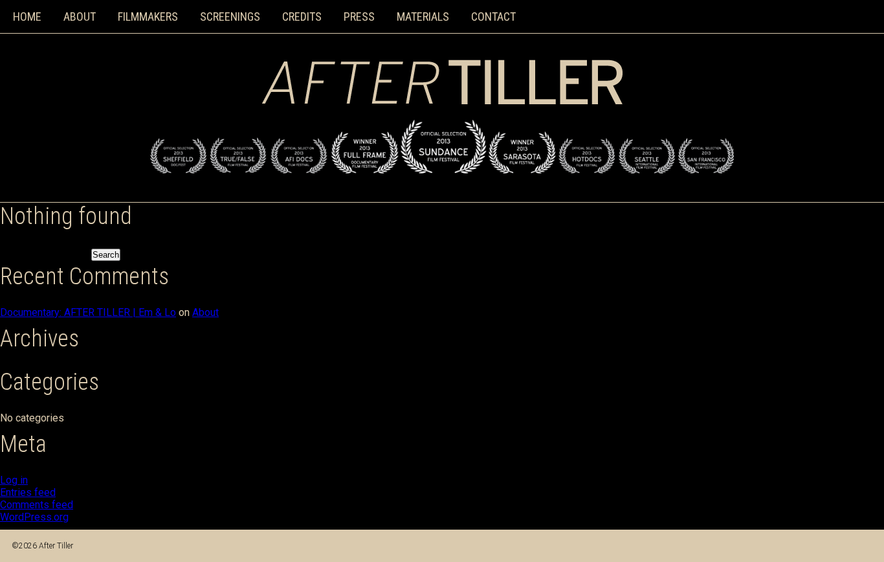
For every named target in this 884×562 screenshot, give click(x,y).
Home (27, 16)
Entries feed (28, 492)
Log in (14, 480)
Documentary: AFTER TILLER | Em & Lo (88, 312)
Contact (493, 16)
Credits (302, 16)
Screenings (230, 16)
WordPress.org (34, 517)
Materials (423, 16)
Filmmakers (148, 16)
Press (359, 16)
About (79, 16)
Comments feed (36, 505)
